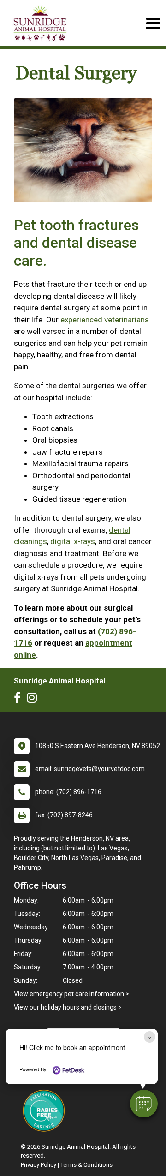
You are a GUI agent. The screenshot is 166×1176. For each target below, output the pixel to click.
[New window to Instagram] (34, 699)
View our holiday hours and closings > (68, 1007)
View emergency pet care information (69, 994)
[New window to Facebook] (19, 699)
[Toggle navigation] (153, 23)
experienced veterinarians (104, 319)
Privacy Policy (38, 1164)
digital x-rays (72, 541)
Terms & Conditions (86, 1164)
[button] (144, 1103)
